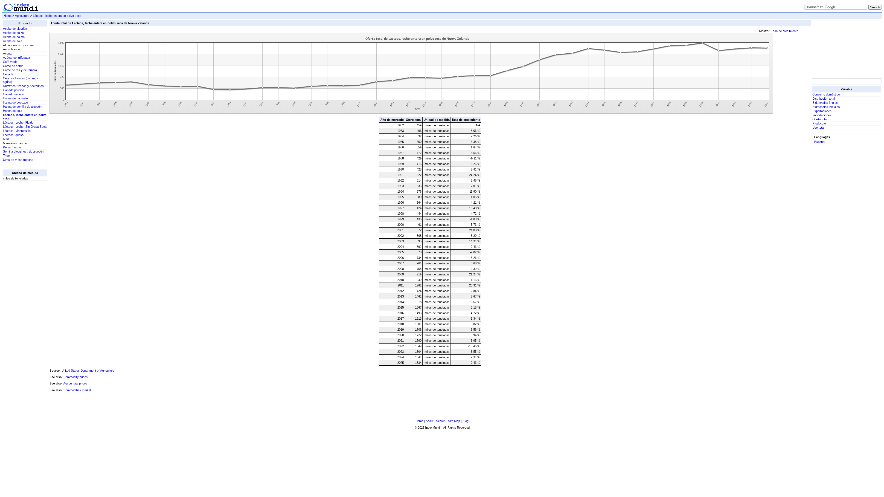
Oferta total (819, 119)
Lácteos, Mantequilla (17, 131)
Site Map (454, 421)
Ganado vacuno (13, 94)
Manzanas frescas (15, 143)
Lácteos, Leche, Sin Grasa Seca (25, 126)
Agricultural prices (75, 383)
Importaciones (821, 115)
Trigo (6, 155)
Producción (819, 123)
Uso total (818, 127)
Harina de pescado (15, 102)
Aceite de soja (12, 41)
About (429, 421)
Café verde (10, 62)
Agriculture (22, 15)
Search (440, 421)
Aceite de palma (14, 37)
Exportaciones (822, 111)
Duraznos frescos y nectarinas (23, 86)
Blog (465, 421)
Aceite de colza (13, 33)
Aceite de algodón (15, 28)
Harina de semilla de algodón (22, 106)
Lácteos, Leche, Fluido (18, 122)
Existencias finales (825, 102)
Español (819, 142)
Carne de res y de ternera (20, 70)
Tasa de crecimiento (784, 31)
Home (8, 15)
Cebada (8, 74)
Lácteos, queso (13, 135)
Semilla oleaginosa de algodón (23, 151)
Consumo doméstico (826, 94)
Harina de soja (12, 111)
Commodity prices (76, 377)
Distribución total (823, 98)
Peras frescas (12, 147)
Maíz (6, 139)
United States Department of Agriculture (87, 370)
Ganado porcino (13, 90)
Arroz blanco (11, 49)
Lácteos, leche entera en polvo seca (57, 15)
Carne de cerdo (13, 66)
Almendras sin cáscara (18, 45)
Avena (7, 53)
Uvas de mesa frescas (18, 160)
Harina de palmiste (15, 98)
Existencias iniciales (826, 107)
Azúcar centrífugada (16, 57)
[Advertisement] (21, 253)
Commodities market (77, 390)
